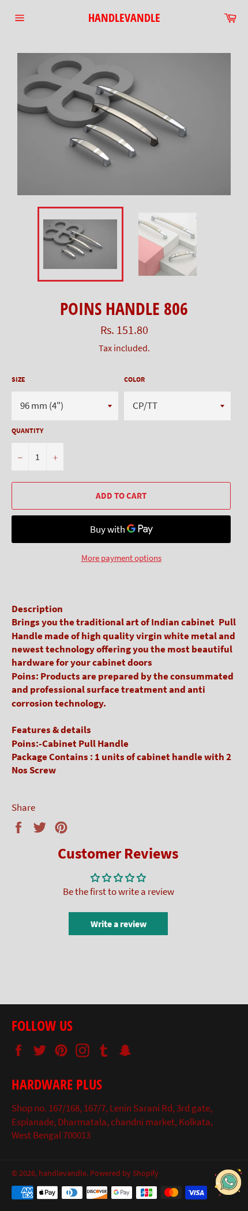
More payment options (121, 557)
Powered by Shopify (124, 1173)
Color (134, 379)
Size (18, 379)
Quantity (27, 430)
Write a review (118, 923)
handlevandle (124, 17)
